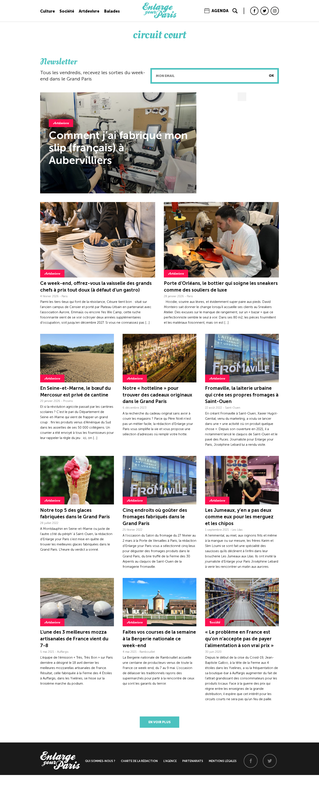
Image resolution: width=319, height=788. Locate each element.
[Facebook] (254, 11)
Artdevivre (89, 11)
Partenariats (192, 761)
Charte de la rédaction (139, 761)
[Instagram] (275, 11)
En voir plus (159, 722)
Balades (112, 11)
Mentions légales (223, 761)
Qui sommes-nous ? (100, 761)
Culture (47, 11)
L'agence (170, 761)
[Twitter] (264, 11)
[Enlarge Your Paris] (159, 17)
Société (66, 11)
